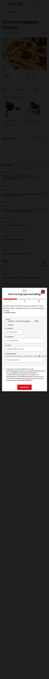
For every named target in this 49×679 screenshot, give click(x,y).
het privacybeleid (29, 378)
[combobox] (14, 332)
